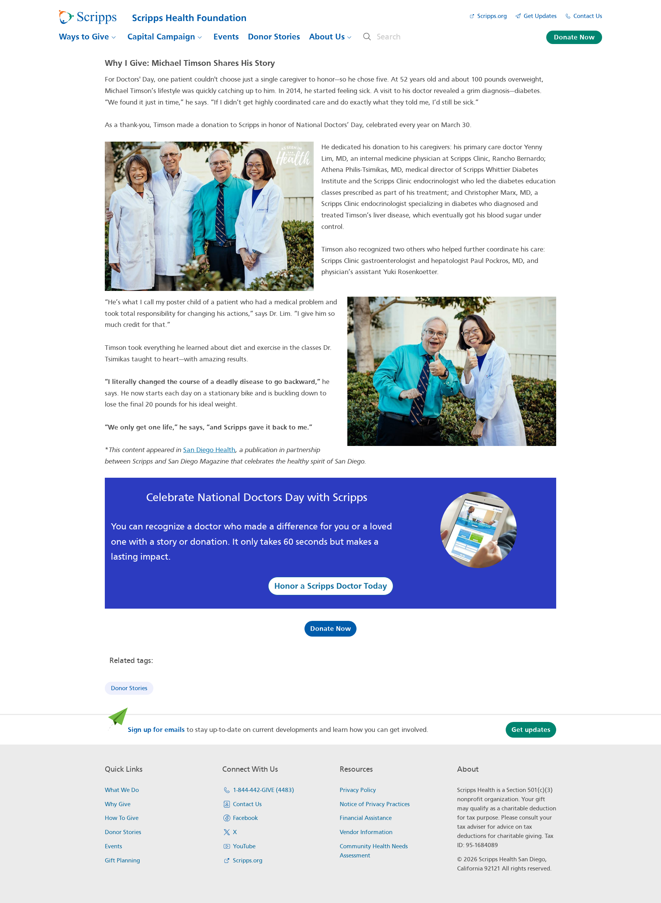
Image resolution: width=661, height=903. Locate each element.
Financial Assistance (366, 818)
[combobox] (447, 36)
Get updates (530, 730)
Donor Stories (274, 37)
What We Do (122, 790)
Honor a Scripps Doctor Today (330, 586)
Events (226, 37)
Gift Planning (122, 860)
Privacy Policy (358, 790)
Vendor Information (366, 832)
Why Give (117, 804)
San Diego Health (209, 450)
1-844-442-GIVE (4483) (263, 790)
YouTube (244, 846)
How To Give (121, 818)
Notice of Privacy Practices (375, 804)
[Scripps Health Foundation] (152, 17)
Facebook (245, 818)
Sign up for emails (156, 730)
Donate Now (574, 37)
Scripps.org (492, 16)
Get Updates (540, 16)
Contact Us (587, 16)
